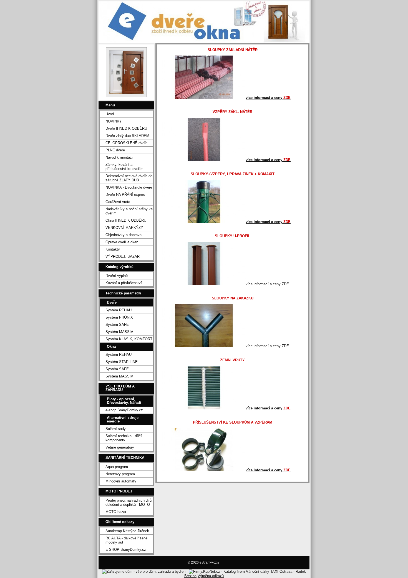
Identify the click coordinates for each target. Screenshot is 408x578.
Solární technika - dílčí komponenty (123, 438)
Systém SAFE (117, 324)
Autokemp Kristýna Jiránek (127, 531)
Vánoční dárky (257, 571)
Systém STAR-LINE (121, 362)
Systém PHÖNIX (119, 317)
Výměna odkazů (211, 576)
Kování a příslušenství (123, 283)
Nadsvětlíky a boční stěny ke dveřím (129, 211)
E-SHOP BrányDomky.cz (125, 549)
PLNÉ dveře (115, 150)
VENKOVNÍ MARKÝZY (124, 228)
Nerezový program (120, 474)
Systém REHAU (118, 310)
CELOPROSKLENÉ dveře (126, 143)
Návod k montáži (119, 157)
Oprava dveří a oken (121, 242)
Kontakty (112, 249)
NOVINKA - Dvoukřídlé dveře (128, 187)
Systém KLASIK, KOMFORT (128, 339)
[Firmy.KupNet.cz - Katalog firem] (217, 571)
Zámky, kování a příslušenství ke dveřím (124, 166)
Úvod (109, 114)
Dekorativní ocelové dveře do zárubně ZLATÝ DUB (128, 178)
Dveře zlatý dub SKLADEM (127, 136)
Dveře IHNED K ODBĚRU (126, 128)
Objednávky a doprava (123, 235)
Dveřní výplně (116, 276)
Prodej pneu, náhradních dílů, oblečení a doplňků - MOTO (129, 502)
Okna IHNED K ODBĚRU (125, 220)
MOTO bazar (115, 512)
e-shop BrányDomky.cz (124, 410)
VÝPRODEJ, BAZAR (122, 256)
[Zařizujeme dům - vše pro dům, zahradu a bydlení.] (145, 571)
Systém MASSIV (119, 332)
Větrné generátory (119, 447)
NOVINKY (113, 121)
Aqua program (116, 467)
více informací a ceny (268, 98)
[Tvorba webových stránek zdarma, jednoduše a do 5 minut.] (219, 563)
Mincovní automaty (120, 481)
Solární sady (115, 429)
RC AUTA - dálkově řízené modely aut (126, 540)
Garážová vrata (117, 202)
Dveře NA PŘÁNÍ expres (125, 194)
